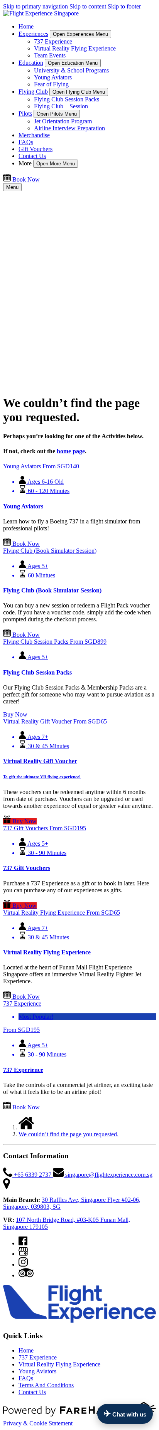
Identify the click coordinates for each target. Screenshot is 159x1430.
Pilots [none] (25, 113)
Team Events (50, 55)
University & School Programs (71, 70)
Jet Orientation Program (63, 121)
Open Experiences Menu (80, 34)
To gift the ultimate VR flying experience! (42, 776)
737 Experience (53, 41)
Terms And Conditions (46, 1385)
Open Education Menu (73, 63)
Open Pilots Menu (57, 114)
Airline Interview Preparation (69, 128)
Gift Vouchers (35, 149)
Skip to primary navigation (35, 6)
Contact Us (32, 156)
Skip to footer (124, 6)
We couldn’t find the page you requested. (68, 1134)
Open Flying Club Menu (78, 92)
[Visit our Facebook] (23, 1243)
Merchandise (34, 135)
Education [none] (31, 62)
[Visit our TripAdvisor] (26, 1275)
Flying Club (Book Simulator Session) (52, 590)
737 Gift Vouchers (26, 868)
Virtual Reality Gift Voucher (40, 761)
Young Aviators (53, 77)
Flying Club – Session (61, 106)
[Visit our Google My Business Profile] (23, 1253)
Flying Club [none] (33, 91)
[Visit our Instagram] (23, 1264)
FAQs (26, 142)
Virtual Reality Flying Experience (75, 48)
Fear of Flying (51, 84)
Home (26, 26)
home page (71, 451)
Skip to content (87, 6)
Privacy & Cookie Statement (38, 1423)
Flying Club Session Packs (66, 99)
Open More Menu (55, 164)
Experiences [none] (33, 33)
